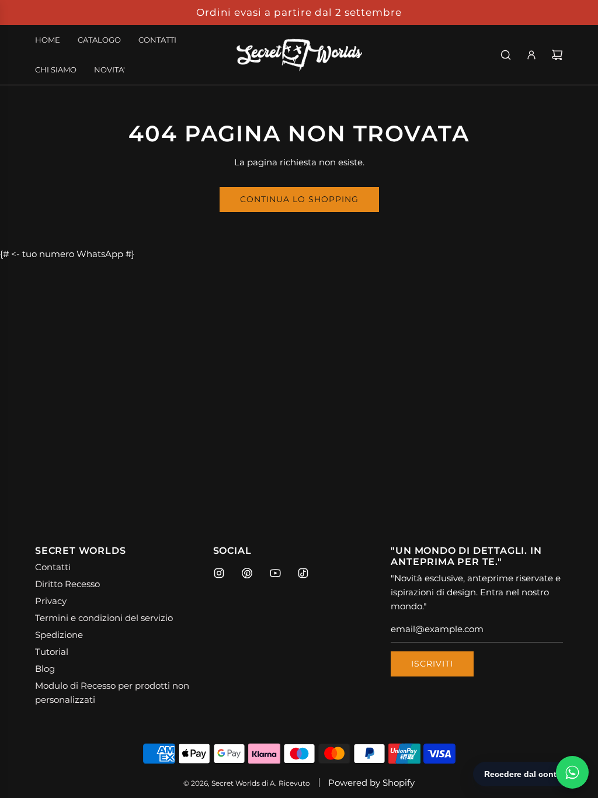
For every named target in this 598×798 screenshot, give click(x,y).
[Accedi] (531, 55)
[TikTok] (303, 573)
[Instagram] (219, 573)
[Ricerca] (506, 55)
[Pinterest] (247, 573)
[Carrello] (557, 55)
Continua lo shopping (299, 199)
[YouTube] (275, 573)
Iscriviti (432, 663)
